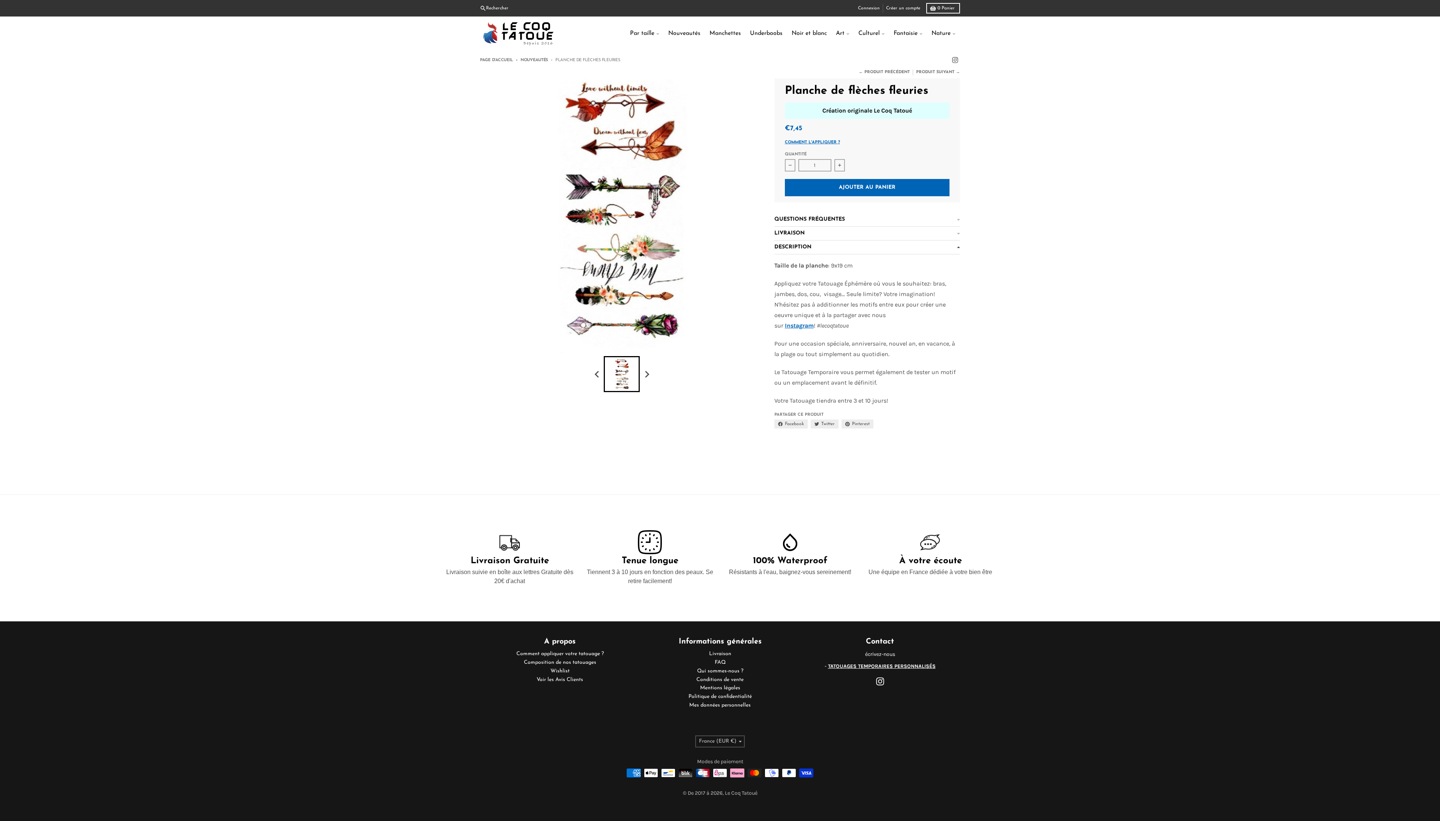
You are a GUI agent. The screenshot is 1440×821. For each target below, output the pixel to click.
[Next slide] (646, 374)
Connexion (869, 8)
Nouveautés (534, 60)
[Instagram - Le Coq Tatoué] (955, 60)
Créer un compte (903, 8)
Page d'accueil (496, 60)
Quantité (796, 154)
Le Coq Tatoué (741, 793)
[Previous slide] (597, 374)
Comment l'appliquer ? (812, 142)
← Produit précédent (884, 72)
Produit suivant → (938, 72)
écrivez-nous (880, 654)
